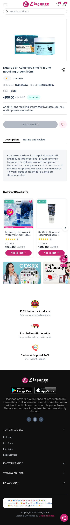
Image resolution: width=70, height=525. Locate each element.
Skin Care (21, 85)
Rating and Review (34, 139)
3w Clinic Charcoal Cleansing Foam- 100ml (48, 234)
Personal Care (10, 454)
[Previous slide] (5, 228)
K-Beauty (8, 437)
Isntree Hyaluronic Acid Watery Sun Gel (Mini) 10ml (18, 234)
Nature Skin (46, 85)
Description (12, 139)
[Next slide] (65, 228)
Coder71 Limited (46, 515)
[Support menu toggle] (64, 518)
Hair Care (8, 449)
